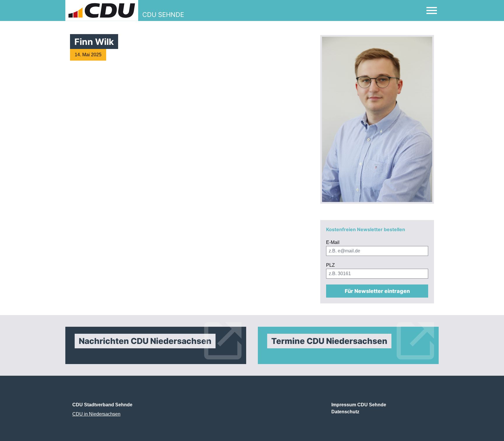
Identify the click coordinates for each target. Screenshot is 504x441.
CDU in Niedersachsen (96, 414)
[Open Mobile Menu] (432, 10)
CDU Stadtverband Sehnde (102, 404)
